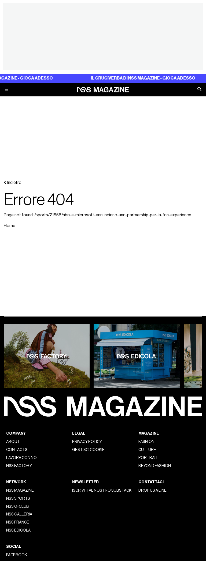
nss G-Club (17, 506)
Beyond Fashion (154, 466)
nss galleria (19, 514)
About (13, 442)
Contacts (16, 450)
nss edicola (18, 530)
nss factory (19, 466)
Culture (147, 450)
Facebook (16, 555)
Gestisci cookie (88, 450)
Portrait (148, 458)
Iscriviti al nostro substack (101, 490)
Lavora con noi (22, 458)
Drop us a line (152, 490)
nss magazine (20, 490)
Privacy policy (87, 442)
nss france (17, 522)
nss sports (18, 498)
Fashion (146, 442)
